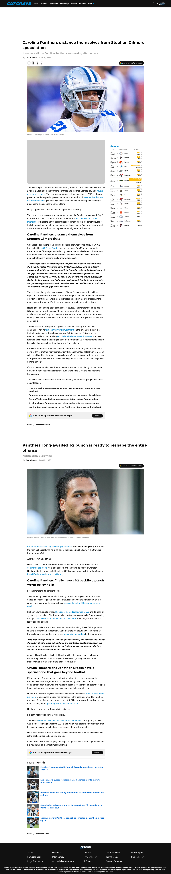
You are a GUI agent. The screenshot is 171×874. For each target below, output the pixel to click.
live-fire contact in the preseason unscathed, (55, 618)
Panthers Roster (42, 834)
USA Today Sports (49, 248)
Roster (74, 3)
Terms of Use (112, 857)
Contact (87, 852)
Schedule (54, 3)
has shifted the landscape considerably (45, 574)
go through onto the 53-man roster (62, 703)
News (36, 3)
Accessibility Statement (63, 861)
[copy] (41, 63)
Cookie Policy (137, 857)
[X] (158, 3)
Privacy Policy (90, 857)
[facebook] (152, 3)
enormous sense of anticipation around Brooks (59, 720)
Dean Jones (31, 57)
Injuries (82, 3)
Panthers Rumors (42, 425)
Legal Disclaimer (35, 861)
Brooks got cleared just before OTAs (72, 612)
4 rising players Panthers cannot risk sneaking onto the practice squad (64, 403)
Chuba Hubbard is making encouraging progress (49, 546)
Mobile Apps (137, 852)
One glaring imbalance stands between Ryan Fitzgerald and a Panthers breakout (64, 389)
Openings (56, 852)
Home (29, 425)
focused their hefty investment (59, 330)
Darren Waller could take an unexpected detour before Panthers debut (64, 399)
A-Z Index (88, 861)
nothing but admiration (74, 634)
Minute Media (15, 867)
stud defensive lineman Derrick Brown (74, 336)
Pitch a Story (58, 857)
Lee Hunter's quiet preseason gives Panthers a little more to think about (65, 407)
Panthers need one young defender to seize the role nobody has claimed (65, 395)
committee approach (37, 568)
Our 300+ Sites (113, 852)
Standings (64, 3)
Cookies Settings (114, 861)
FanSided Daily (34, 857)
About (30, 852)
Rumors (44, 3)
